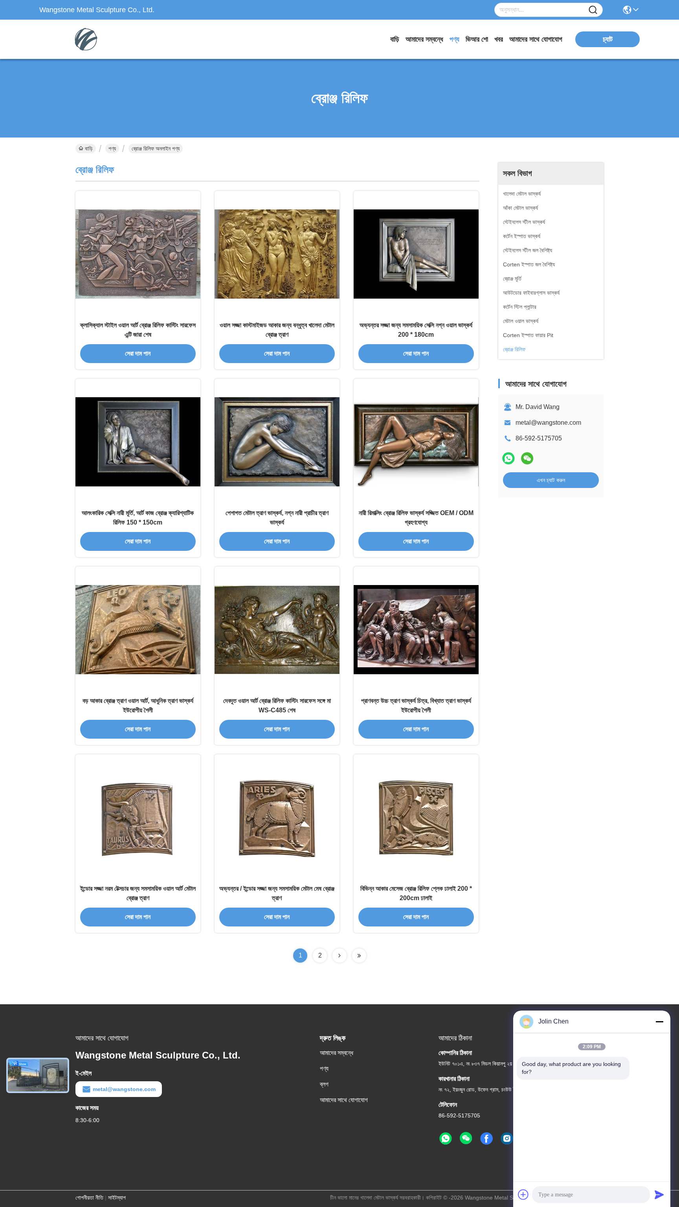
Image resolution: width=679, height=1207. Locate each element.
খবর (498, 39)
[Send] (659, 1194)
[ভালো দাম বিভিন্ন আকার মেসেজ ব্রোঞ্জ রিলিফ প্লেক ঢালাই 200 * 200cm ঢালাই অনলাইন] (416, 816)
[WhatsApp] (508, 458)
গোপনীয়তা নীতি (89, 1197)
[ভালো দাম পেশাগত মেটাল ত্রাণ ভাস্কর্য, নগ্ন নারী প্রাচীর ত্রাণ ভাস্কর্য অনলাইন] (277, 441)
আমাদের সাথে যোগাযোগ (535, 39)
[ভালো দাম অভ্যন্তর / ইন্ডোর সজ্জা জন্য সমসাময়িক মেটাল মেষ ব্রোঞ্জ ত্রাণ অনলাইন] (277, 816)
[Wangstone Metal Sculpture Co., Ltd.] (82, 39)
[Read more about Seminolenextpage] (339, 955)
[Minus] (659, 1021)
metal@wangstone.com (548, 422)
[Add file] (523, 1194)
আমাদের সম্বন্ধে (424, 39)
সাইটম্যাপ (117, 1197)
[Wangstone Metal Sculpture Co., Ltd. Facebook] (486, 1138)
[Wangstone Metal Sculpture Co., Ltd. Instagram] (507, 1138)
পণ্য (454, 39)
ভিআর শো (477, 39)
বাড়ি (394, 39)
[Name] (593, 10)
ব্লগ (324, 1084)
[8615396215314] (446, 1138)
